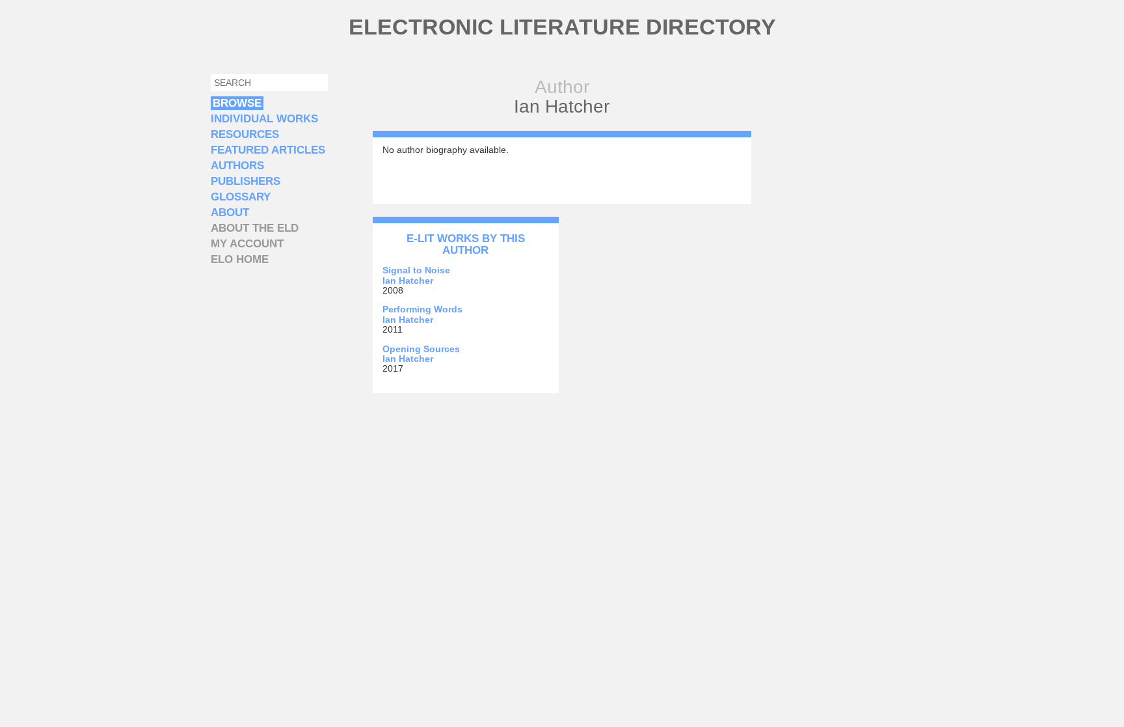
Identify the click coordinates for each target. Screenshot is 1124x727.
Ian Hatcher (407, 280)
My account (247, 244)
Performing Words (422, 309)
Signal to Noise (416, 270)
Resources (245, 134)
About (230, 212)
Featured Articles (268, 150)
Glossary (241, 197)
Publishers (245, 181)
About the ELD (255, 228)
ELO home (240, 259)
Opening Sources (421, 349)
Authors (237, 165)
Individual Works (264, 119)
